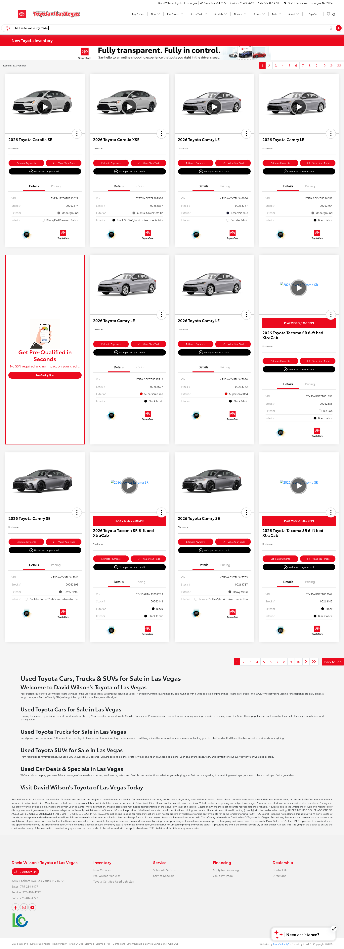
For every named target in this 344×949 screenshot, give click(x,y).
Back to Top (332, 661)
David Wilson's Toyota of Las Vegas (31, 943)
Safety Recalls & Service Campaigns (147, 943)
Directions (279, 876)
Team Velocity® (281, 944)
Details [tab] (34, 186)
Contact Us (28, 871)
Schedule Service (164, 870)
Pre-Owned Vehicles (106, 876)
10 (323, 65)
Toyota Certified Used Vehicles (113, 881)
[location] (285, 3)
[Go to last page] (339, 65)
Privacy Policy (59, 943)
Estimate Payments (26, 163)
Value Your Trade (66, 163)
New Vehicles (102, 870)
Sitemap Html (103, 943)
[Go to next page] (331, 65)
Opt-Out (173, 943)
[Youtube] (32, 907)
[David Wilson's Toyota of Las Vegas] (46, 13)
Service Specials (163, 876)
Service (159, 862)
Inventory (102, 862)
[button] (77, 134)
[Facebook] (16, 907)
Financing (222, 862)
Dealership (283, 862)
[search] (333, 14)
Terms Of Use (75, 943)
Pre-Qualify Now (45, 375)
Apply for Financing (226, 870)
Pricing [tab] (56, 186)
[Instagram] (24, 907)
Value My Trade (223, 876)
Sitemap (89, 943)
